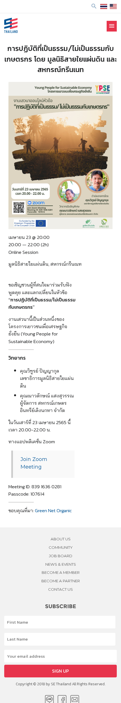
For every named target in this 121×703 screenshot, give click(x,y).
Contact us (60, 589)
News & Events (60, 564)
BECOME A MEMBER (61, 572)
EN (113, 6)
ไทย (103, 6)
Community (61, 547)
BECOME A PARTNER (60, 581)
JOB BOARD (60, 556)
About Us (61, 539)
